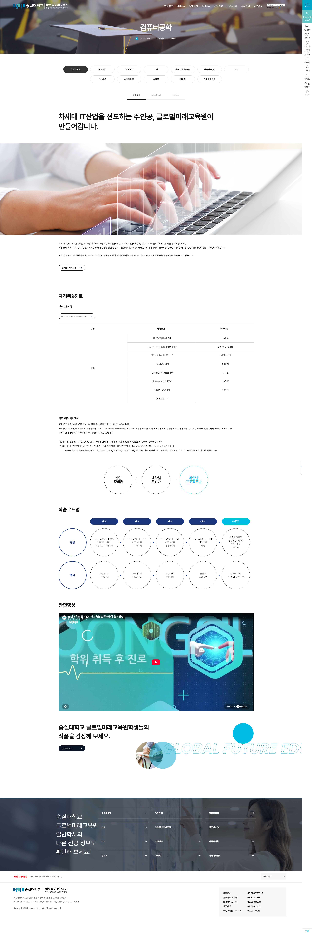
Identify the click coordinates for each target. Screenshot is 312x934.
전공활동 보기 (67, 748)
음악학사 (193, 6)
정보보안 (102, 69)
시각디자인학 (209, 79)
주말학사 (206, 6)
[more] (301, 467)
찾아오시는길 (57, 876)
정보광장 (258, 6)
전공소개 (136, 95)
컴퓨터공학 (75, 69)
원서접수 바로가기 (69, 268)
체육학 (183, 79)
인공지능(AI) (209, 69)
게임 (156, 69)
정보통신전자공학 (183, 69)
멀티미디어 (129, 69)
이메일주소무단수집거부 (39, 876)
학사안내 (245, 6)
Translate (286, 7)
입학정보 (168, 6)
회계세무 (102, 79)
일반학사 (181, 6)
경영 (236, 69)
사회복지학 (129, 79)
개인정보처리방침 (20, 876)
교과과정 (175, 95)
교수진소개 (156, 95)
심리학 (156, 79)
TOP (307, 931)
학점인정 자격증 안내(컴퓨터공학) (74, 316)
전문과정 (218, 6)
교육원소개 (231, 6)
